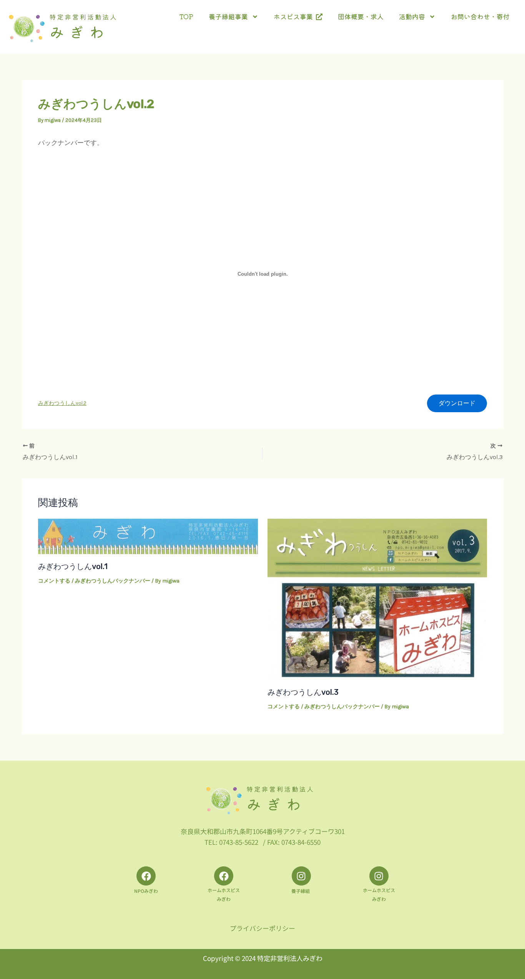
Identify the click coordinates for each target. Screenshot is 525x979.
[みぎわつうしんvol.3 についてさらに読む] (377, 599)
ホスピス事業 (295, 16)
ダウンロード (457, 403)
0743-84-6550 (301, 842)
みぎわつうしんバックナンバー (112, 581)
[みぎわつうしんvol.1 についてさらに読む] (148, 535)
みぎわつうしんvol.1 (73, 566)
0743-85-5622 (238, 842)
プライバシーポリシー (262, 928)
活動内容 (412, 16)
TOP (186, 16)
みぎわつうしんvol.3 (303, 692)
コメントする (54, 581)
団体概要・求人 (361, 16)
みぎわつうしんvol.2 (62, 403)
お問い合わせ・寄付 (480, 16)
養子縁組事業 (228, 16)
